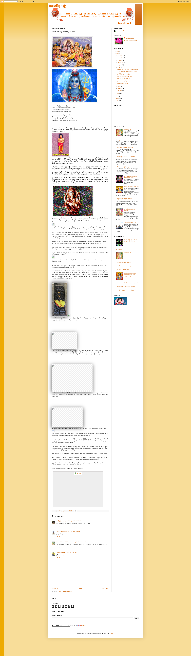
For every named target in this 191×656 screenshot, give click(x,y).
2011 (117, 100)
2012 (117, 98)
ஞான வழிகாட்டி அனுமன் (123, 81)
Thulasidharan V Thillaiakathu (65, 542)
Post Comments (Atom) (65, 591)
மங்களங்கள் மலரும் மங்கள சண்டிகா (126, 286)
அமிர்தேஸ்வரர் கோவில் (122, 83)
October (120, 60)
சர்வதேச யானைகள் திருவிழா (124, 262)
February (120, 88)
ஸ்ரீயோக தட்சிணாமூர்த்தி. (123, 78)
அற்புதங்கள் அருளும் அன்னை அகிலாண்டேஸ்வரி (124, 199)
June (119, 86)
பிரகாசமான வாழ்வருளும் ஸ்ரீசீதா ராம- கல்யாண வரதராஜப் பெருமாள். (130, 274)
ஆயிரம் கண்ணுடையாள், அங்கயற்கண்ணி (127, 69)
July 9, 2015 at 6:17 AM (74, 521)
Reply (58, 526)
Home (80, 588)
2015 (117, 53)
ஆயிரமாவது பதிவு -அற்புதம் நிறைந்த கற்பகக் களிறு (130, 240)
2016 (117, 51)
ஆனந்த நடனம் (128, 129)
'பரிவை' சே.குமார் (61, 552)
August (120, 65)
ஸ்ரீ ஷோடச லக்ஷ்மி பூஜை (123, 167)
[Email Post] (75, 510)
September (121, 62)
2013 (117, 96)
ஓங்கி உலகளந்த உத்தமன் (130, 222)
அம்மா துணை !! (120, 140)
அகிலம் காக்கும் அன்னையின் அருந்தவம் (127, 71)
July (119, 67)
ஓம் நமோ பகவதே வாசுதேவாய (131, 186)
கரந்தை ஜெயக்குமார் (62, 531)
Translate (83, 625)
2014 (117, 93)
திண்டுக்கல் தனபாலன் (62, 521)
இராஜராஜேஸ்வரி (63, 510)
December (121, 55)
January (120, 90)
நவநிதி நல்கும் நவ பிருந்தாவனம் (125, 74)
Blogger (111, 633)
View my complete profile (130, 41)
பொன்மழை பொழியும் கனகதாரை (125, 147)
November (121, 58)
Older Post (105, 588)
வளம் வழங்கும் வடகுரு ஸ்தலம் (124, 76)
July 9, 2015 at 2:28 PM (80, 542)
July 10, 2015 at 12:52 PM (72, 552)
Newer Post (55, 588)
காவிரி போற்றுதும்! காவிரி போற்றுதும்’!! (126, 290)
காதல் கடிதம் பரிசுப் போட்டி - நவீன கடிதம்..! (127, 282)
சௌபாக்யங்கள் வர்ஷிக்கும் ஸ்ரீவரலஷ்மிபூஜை (130, 176)
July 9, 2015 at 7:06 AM (73, 531)
